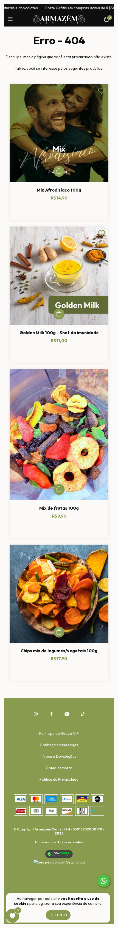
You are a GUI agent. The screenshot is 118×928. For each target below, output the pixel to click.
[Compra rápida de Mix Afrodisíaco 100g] (59, 171)
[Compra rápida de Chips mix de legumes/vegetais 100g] (59, 632)
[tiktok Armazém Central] (82, 714)
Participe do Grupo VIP (59, 733)
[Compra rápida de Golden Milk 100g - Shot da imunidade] (59, 314)
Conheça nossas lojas (59, 744)
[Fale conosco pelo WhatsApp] (103, 881)
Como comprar (59, 767)
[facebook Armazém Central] (51, 714)
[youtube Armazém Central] (67, 714)
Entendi (58, 915)
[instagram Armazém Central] (35, 714)
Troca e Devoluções (59, 756)
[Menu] (11, 19)
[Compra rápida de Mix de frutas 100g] (59, 489)
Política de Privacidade (59, 779)
